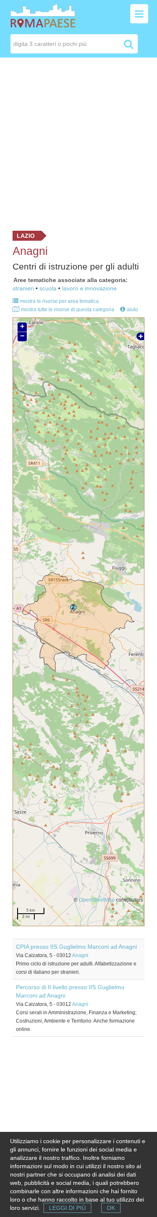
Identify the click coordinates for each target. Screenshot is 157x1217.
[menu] (139, 13)
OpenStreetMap (97, 899)
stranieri (23, 288)
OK (111, 1207)
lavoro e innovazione (89, 288)
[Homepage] (42, 15)
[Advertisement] (78, 142)
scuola (48, 288)
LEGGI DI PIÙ (67, 1207)
